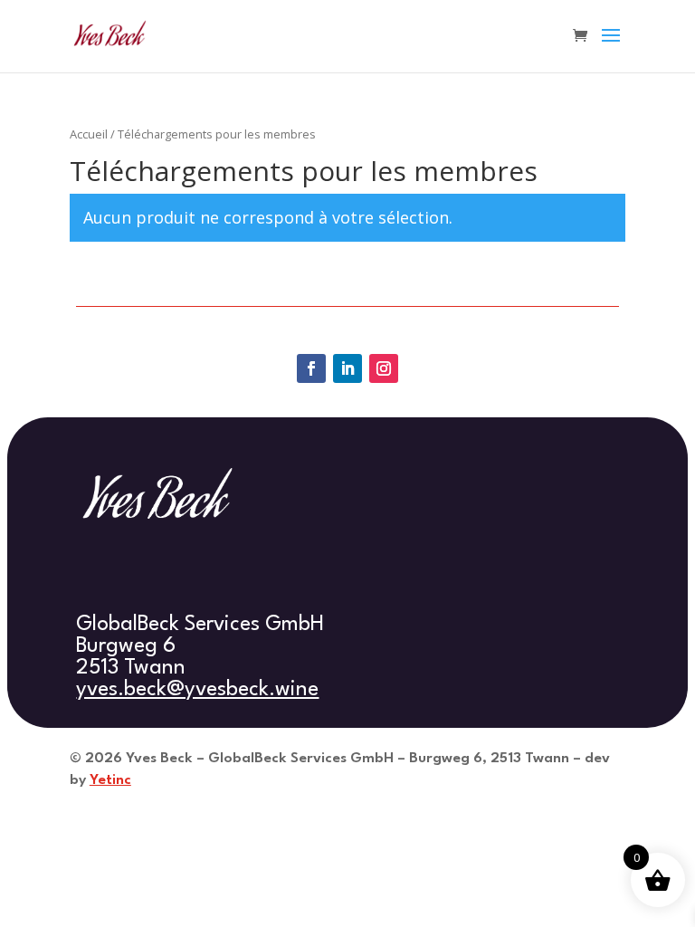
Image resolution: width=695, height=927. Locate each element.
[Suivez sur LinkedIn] (347, 368)
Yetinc (110, 780)
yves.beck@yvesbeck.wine (197, 690)
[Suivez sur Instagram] (383, 368)
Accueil (89, 134)
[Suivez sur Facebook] (311, 368)
